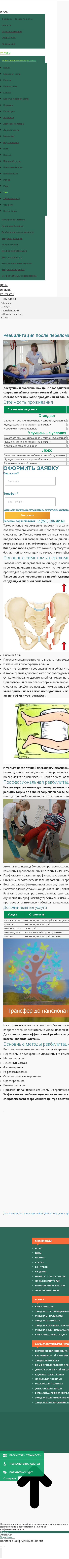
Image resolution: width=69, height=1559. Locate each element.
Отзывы (40, 1257)
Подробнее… (7, 1537)
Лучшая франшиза (47, 1290)
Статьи (39, 1262)
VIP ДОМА (40, 1271)
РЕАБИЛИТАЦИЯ (44, 1306)
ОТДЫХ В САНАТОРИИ (47, 1280)
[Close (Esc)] (0, 1546)
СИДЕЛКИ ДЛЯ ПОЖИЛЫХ (49, 1374)
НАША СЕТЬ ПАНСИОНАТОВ (50, 1276)
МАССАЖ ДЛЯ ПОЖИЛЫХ (49, 1383)
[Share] (1, 1546)
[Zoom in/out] (4, 1546)
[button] (28, 4)
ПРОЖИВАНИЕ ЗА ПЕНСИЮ (50, 1285)
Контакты (41, 1266)
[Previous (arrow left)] (0, 1553)
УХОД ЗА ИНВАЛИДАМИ (49, 1315)
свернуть (11, 1478)
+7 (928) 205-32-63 (50, 521)
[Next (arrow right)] (1, 1553)
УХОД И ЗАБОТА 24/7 (47, 1360)
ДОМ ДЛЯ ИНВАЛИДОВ (48, 1388)
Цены (38, 1252)
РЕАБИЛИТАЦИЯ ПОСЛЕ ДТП (51, 1334)
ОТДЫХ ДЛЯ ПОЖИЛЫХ (48, 1378)
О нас (38, 1248)
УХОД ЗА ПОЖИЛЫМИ (47, 1320)
